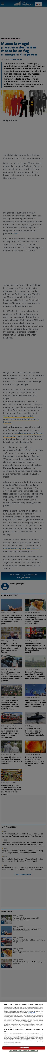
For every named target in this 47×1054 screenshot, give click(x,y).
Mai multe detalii (31, 1012)
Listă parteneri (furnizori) (9, 1043)
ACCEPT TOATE (23, 1048)
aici (16, 1021)
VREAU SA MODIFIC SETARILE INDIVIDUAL (23, 1051)
